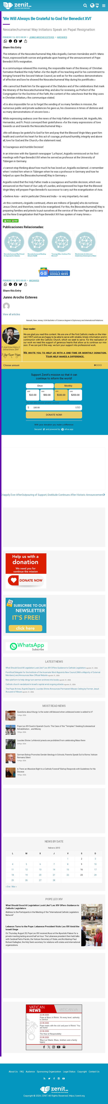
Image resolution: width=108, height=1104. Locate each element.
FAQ (22, 1071)
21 (54, 875)
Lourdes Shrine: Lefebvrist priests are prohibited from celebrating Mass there (51, 740)
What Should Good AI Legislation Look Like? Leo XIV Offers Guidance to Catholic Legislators (46, 668)
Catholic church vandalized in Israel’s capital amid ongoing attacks (35, 684)
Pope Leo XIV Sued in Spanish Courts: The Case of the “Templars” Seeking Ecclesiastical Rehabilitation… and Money (56, 727)
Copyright (82, 1071)
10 (95, 864)
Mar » (14, 886)
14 (54, 869)
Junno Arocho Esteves (41, 37)
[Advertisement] (54, 471)
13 (40, 869)
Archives (62, 37)
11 (13, 869)
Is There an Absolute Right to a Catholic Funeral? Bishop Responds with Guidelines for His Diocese (56, 770)
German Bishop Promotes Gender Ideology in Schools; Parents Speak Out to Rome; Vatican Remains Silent (57, 756)
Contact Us (94, 1071)
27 (40, 880)
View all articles (11, 314)
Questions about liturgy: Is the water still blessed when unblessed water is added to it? (55, 712)
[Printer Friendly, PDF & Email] (11, 220)
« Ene (8, 886)
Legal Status (69, 1071)
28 (54, 880)
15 (68, 869)
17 (95, 869)
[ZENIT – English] (30, 5)
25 (13, 880)
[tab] (40, 1009)
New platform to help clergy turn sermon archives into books (32, 680)
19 (26, 875)
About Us (13, 1071)
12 (26, 869)
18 (13, 875)
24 (95, 875)
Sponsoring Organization (49, 1071)
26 (26, 880)
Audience (30, 1071)
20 (40, 875)
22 (68, 875)
